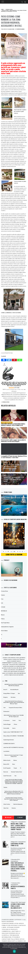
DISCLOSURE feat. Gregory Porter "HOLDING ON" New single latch (14, 716)
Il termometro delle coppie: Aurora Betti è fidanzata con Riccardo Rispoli (13, 440)
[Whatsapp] (19, 359)
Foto (2, 599)
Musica (2, 615)
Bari (19, 693)
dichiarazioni (6, 711)
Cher (4, 707)
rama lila (5, 771)
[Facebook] (3, 359)
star (15, 775)
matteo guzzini (6, 760)
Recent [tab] (21, 817)
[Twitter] (9, 359)
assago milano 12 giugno (9, 693)
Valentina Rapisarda (17, 804)
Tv (1, 634)
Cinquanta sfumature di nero (15, 707)
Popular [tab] (8, 817)
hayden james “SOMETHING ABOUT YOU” (13, 732)
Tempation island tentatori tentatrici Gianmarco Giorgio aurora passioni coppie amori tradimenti (13, 799)
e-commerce (6, 720)
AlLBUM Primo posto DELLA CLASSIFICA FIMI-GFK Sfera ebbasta (14, 685)
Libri (2, 603)
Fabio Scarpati (22, 902)
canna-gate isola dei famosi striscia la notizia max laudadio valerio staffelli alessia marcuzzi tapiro (14, 702)
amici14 (5, 689)
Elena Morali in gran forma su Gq (17, 845)
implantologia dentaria (8, 739)
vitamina (14, 808)
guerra (13, 728)
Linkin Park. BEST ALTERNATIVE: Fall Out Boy (13, 747)
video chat (5, 808)
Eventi (14, 720)
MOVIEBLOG (4, 611)
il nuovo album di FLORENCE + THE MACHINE (13, 735)
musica (15, 760)
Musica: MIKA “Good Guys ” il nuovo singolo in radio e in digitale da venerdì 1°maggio (18, 826)
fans (20, 720)
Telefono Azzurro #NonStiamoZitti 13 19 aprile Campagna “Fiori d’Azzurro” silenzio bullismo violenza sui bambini (13, 792)
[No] (26, 948)
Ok (14, 951)
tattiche (5, 787)
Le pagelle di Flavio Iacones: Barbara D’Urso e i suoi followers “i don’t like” (14, 456)
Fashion (3, 595)
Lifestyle (3, 607)
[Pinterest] (14, 359)
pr (20, 768)
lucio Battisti (6, 751)
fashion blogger (7, 724)
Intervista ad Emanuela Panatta (18, 887)
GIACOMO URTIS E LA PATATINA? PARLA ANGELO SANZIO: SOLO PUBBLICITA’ (13, 424)
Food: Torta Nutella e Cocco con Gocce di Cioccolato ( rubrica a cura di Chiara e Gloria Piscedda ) (18, 867)
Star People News (5, 622)
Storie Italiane (4, 630)
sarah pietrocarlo (7, 775)
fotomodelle (6, 728)
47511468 (16, 387)
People (15, 768)
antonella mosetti (14, 689)
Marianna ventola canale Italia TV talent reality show (14, 756)
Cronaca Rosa (5, 402)
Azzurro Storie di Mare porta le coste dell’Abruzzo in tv (18, 906)
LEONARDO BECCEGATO (9, 743)
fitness (15, 724)
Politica (3, 618)
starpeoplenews (20, 29)
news (13, 764)
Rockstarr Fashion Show (16, 771)
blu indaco (13, 697)
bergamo (5, 697)
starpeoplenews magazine (7, 626)
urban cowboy (6, 804)
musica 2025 (6, 764)
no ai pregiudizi (7, 768)
